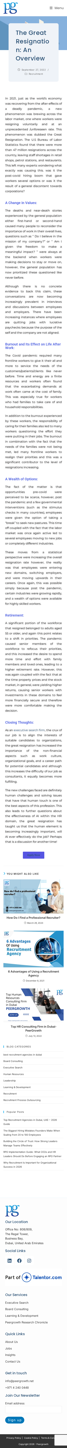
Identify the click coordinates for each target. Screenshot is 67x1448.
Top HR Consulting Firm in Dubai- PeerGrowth (33, 1028)
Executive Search (13, 1067)
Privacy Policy (13, 1438)
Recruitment (36, 73)
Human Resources (13, 1074)
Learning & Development (17, 1087)
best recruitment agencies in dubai (22, 1054)
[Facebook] (19, 1260)
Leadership (9, 1080)
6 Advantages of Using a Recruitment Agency (33, 973)
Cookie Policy (31, 1438)
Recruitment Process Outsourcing (22, 1100)
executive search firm (29, 730)
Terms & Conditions (51, 1438)
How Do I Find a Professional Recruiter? (33, 917)
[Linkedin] (9, 1260)
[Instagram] (29, 1260)
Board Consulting (13, 1061)
